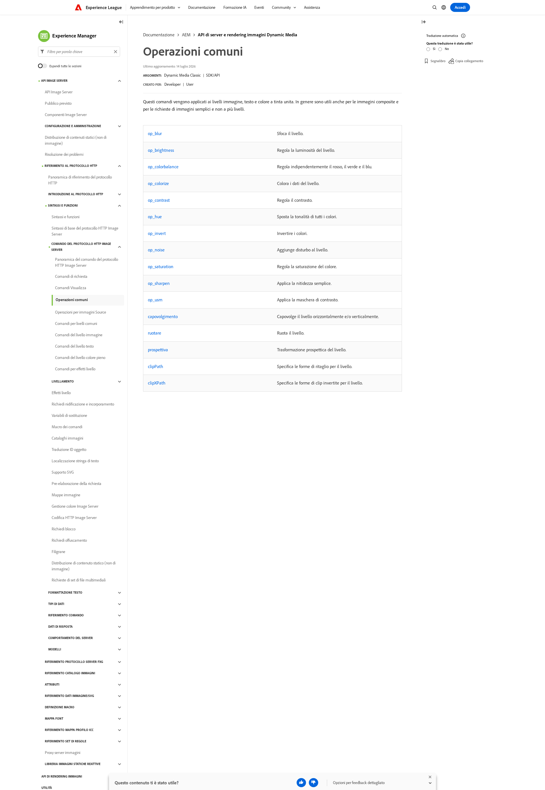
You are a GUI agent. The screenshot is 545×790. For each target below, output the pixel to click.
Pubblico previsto (58, 103)
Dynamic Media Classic (182, 75)
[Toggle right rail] (423, 22)
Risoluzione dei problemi (64, 154)
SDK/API (213, 75)
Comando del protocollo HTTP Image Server (81, 247)
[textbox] (79, 52)
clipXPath (156, 383)
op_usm (155, 299)
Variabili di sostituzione (69, 415)
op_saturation (160, 266)
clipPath (155, 366)
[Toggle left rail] (121, 22)
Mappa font (54, 719)
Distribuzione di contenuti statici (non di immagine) (75, 140)
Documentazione (159, 34)
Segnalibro (438, 61)
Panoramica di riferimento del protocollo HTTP (80, 180)
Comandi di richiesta (71, 276)
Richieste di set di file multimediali (79, 580)
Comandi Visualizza (70, 288)
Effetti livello (61, 393)
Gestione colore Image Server (75, 506)
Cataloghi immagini (67, 438)
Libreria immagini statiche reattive (72, 764)
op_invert (157, 233)
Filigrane (58, 551)
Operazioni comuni (72, 299)
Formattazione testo (65, 593)
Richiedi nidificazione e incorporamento (83, 404)
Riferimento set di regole (65, 741)
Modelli (54, 650)
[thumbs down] (313, 782)
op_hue (155, 216)
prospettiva (158, 349)
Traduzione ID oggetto (69, 449)
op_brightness (161, 150)
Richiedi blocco (64, 529)
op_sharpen (159, 283)
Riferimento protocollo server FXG (74, 662)
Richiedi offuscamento (69, 540)
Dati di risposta (60, 627)
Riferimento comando (66, 615)
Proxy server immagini (62, 752)
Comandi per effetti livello (75, 369)
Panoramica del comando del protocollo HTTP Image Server (86, 262)
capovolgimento (163, 316)
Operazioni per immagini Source (80, 312)
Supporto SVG (63, 472)
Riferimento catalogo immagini (70, 673)
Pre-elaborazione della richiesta (76, 483)
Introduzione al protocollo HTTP (75, 194)
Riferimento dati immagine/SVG (69, 696)
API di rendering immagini (61, 777)
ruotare (154, 333)
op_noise (156, 250)
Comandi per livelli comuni (76, 323)
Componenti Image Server (66, 114)
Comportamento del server (70, 638)
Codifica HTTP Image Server (74, 517)
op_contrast (159, 200)
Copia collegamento (469, 61)
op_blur (155, 133)
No (447, 49)
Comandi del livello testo (74, 346)
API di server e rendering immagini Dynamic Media (247, 34)
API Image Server (54, 81)
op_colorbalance (163, 166)
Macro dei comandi (67, 427)
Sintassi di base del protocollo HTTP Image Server (85, 231)
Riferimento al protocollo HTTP (71, 166)
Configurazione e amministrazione (73, 126)
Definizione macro (59, 707)
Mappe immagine (66, 495)
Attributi (52, 685)
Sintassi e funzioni (63, 206)
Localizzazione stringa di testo (75, 461)
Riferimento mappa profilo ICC (69, 730)
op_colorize (158, 183)
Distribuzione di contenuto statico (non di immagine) (84, 566)
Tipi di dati (56, 604)
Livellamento (63, 382)
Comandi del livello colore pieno (80, 357)
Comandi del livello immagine (78, 335)
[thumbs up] (301, 782)
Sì (434, 49)
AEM (186, 34)
